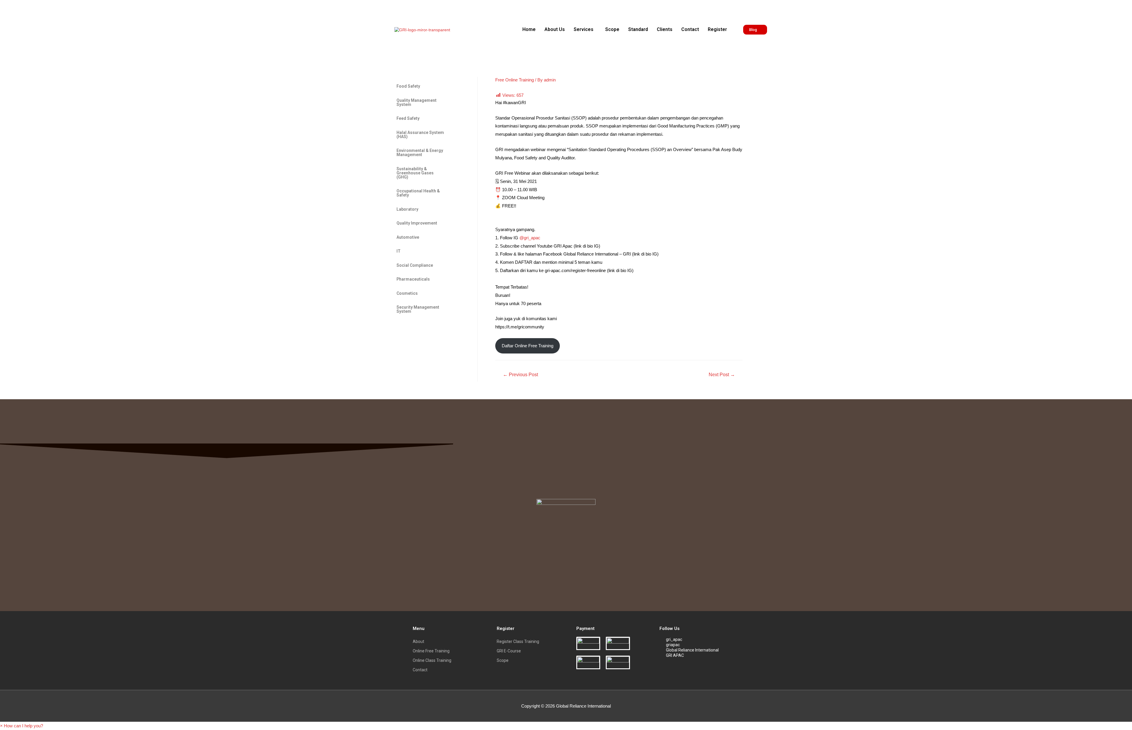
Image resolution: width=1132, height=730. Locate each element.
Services (583, 29)
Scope (612, 29)
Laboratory (407, 209)
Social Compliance (414, 265)
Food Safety (408, 86)
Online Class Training (432, 660)
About (418, 641)
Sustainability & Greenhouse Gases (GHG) (415, 172)
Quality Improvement (416, 223)
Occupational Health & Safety (418, 193)
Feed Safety (407, 118)
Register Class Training (518, 641)
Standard (638, 29)
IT (398, 251)
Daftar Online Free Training (527, 345)
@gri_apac (529, 237)
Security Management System (417, 309)
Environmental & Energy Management (419, 152)
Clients (664, 29)
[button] (585, 29)
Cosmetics (407, 293)
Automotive (407, 237)
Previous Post (520, 374)
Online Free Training (431, 651)
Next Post (722, 374)
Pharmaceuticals (413, 279)
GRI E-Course (509, 651)
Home (529, 29)
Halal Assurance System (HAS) (420, 134)
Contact (690, 29)
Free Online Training (514, 79)
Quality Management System (416, 102)
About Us (554, 29)
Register (717, 29)
